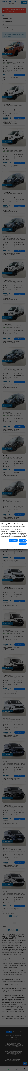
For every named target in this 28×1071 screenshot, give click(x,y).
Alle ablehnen (23, 540)
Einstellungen (23, 543)
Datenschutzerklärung (7, 547)
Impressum (17, 547)
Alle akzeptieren (13, 540)
